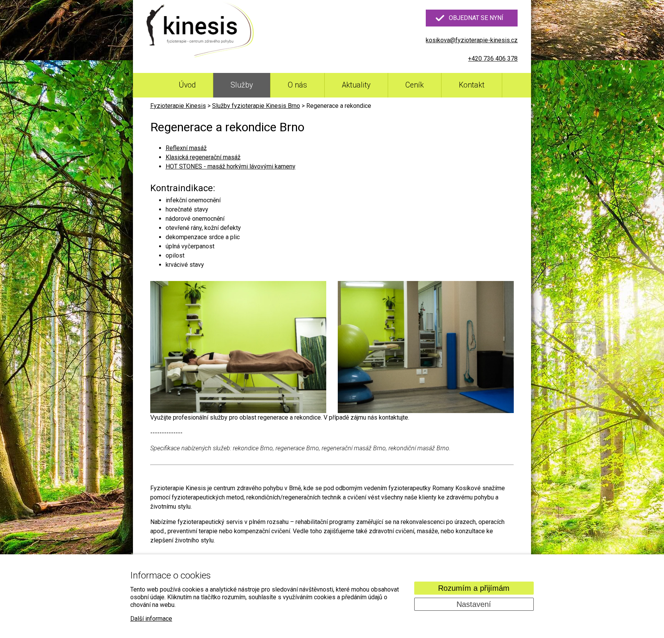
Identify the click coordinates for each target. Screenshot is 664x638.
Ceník (414, 85)
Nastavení (473, 604)
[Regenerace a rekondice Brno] (238, 347)
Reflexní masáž (186, 148)
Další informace (151, 618)
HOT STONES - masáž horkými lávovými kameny (230, 166)
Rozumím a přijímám (474, 588)
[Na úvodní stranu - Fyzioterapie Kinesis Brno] (200, 30)
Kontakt (472, 85)
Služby (242, 85)
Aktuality (356, 85)
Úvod (187, 85)
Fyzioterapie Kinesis (178, 105)
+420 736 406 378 (493, 58)
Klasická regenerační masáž (203, 157)
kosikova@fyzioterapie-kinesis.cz (472, 40)
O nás (297, 85)
